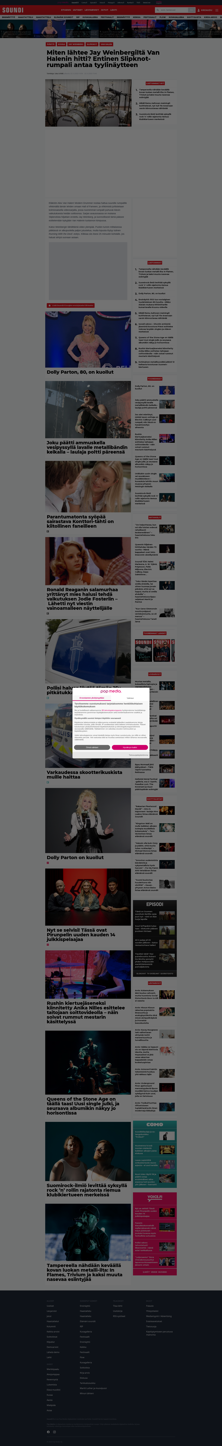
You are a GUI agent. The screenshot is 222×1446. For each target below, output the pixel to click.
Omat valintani (92, 747)
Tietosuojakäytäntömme (138, 755)
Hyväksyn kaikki (130, 747)
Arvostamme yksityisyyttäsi (91, 698)
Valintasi (130, 698)
